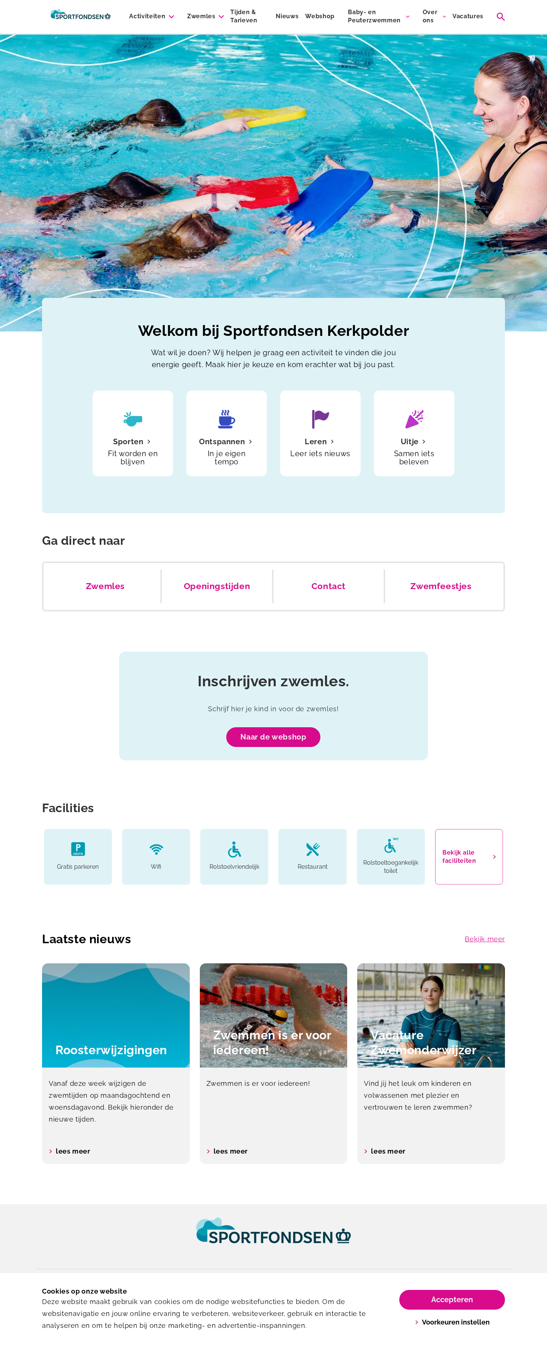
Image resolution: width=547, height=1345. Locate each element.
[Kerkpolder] (80, 17)
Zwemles (201, 16)
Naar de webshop (273, 736)
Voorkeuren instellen (456, 1322)
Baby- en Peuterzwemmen (374, 16)
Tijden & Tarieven (243, 16)
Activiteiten (147, 16)
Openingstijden (217, 586)
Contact (328, 586)
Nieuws (287, 16)
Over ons (430, 16)
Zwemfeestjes (440, 586)
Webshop (320, 16)
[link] (273, 1237)
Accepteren (452, 1299)
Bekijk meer (485, 939)
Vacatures (467, 16)
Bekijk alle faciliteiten (459, 856)
